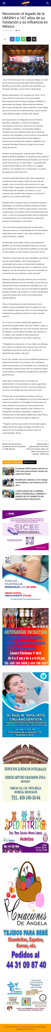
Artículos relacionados (12, 462)
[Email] (28, 39)
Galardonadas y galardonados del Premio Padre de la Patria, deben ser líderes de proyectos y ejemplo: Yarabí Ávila (37, 449)
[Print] (34, 39)
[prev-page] (3, 505)
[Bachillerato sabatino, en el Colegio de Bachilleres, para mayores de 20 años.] (8, 482)
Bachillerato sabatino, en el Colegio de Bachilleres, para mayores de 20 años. (31, 482)
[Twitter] (17, 39)
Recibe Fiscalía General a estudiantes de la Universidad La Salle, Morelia (13, 446)
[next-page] (7, 505)
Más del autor (29, 462)
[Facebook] (12, 39)
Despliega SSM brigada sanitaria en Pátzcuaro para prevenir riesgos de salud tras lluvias (31, 471)
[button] (4, 3)
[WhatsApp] (23, 39)
